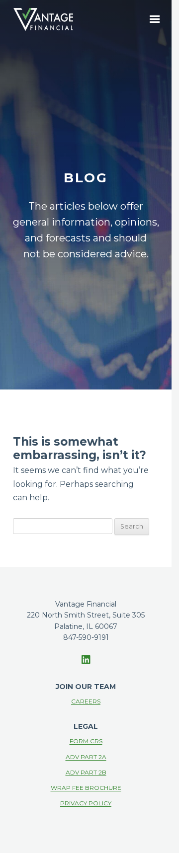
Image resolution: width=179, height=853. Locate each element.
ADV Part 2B (86, 772)
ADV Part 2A (86, 757)
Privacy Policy (85, 803)
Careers (85, 701)
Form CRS (86, 741)
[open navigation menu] (155, 19)
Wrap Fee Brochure (86, 787)
